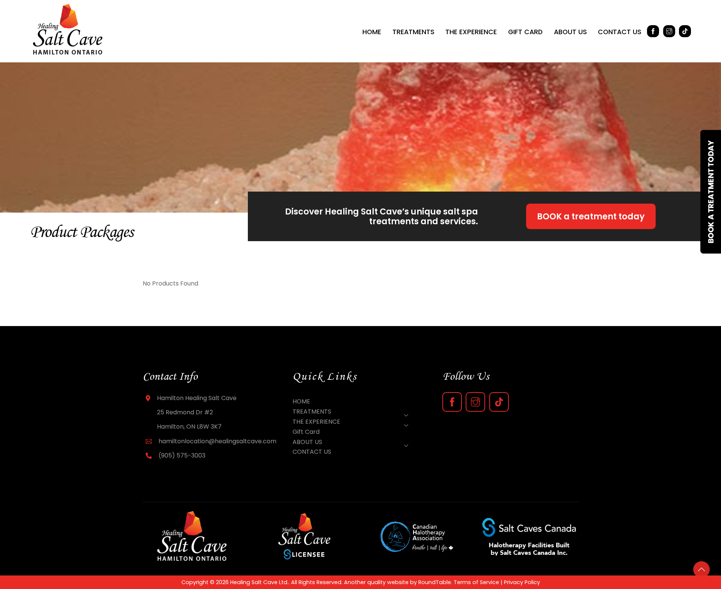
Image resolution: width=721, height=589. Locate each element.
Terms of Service (476, 582)
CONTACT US (619, 31)
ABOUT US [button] (570, 31)
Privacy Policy (522, 582)
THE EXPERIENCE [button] (471, 31)
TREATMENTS (413, 31)
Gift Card (525, 31)
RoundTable (434, 582)
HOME (371, 31)
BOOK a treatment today (591, 216)
